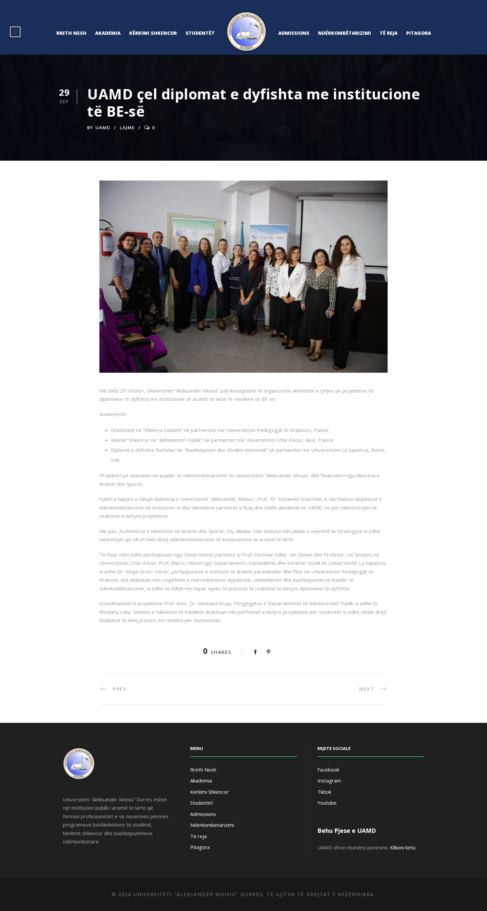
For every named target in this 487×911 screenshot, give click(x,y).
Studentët (200, 33)
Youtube (327, 802)
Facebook (328, 769)
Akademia (108, 33)
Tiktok (324, 791)
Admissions (293, 33)
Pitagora (418, 33)
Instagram (329, 780)
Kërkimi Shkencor (153, 33)
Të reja (389, 33)
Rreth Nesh (71, 33)
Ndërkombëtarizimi (344, 33)
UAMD (102, 128)
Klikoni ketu (402, 847)
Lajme (127, 128)
